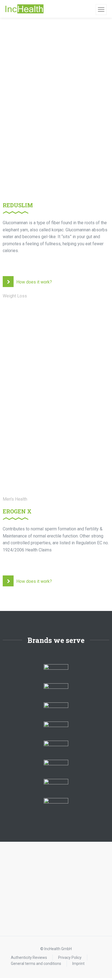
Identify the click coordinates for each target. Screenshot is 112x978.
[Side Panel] (101, 9)
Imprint (78, 963)
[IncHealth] (24, 9)
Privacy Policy (70, 957)
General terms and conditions (36, 963)
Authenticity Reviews (29, 957)
